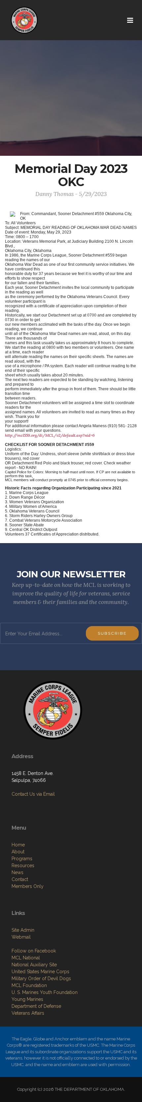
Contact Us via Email (33, 794)
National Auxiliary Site (34, 964)
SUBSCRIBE (112, 633)
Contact (20, 879)
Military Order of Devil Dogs (41, 978)
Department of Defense (36, 1006)
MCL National (26, 957)
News (17, 872)
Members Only (28, 886)
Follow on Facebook (34, 950)
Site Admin (23, 930)
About (18, 851)
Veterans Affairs (28, 1013)
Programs (22, 858)
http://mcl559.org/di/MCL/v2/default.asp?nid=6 (50, 435)
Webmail (21, 937)
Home (18, 844)
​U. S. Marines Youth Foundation (45, 992)
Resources (23, 865)
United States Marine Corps (40, 971)
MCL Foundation (29, 985)
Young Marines (27, 999)
